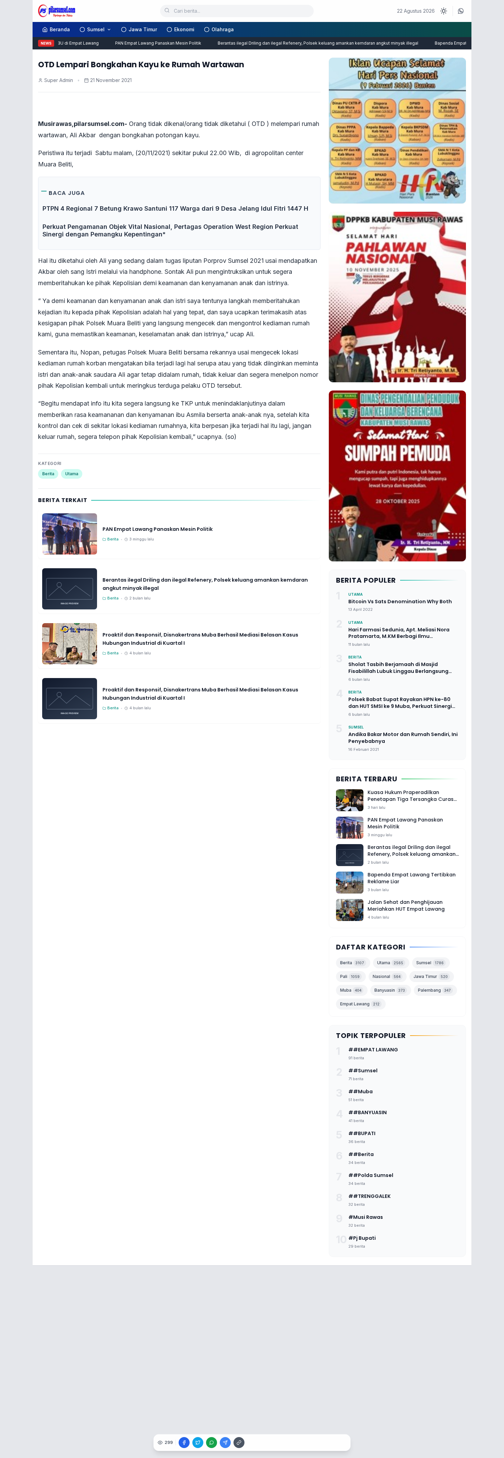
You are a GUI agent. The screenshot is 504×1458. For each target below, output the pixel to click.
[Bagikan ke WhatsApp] (211, 1442)
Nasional (386, 976)
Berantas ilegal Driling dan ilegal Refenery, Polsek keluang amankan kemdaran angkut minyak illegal (304, 43)
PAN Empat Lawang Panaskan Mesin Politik (144, 43)
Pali (350, 976)
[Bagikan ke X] (197, 1442)
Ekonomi (184, 29)
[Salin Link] (238, 1442)
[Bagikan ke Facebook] (184, 1442)
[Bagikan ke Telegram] (225, 1442)
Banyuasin (389, 990)
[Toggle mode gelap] (443, 11)
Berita (48, 473)
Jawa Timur (143, 29)
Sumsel (96, 29)
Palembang (434, 990)
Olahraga (223, 29)
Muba (350, 990)
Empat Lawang (360, 1003)
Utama (71, 473)
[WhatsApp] (461, 11)
